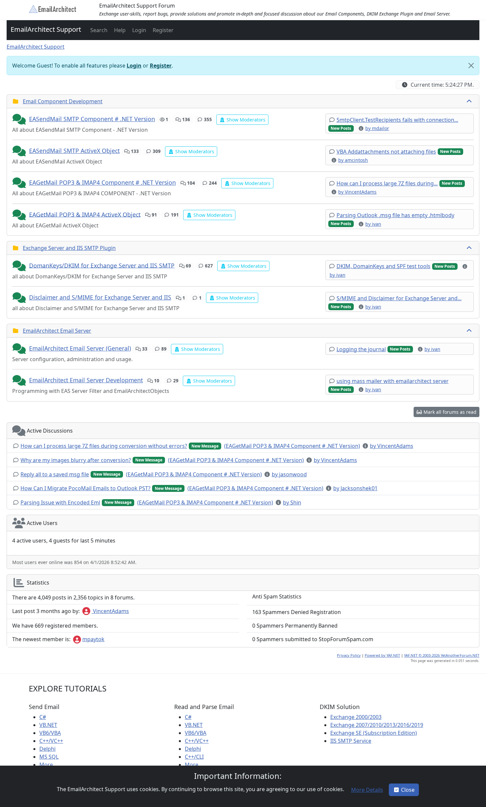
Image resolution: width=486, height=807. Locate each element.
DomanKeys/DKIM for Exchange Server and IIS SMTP (102, 265)
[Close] (471, 65)
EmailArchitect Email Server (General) (80, 348)
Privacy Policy (349, 655)
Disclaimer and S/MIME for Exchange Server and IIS (100, 297)
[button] (98, 30)
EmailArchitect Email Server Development (86, 380)
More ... (48, 764)
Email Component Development (62, 101)
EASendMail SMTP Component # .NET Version (92, 119)
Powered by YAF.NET (382, 655)
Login (134, 65)
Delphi (47, 748)
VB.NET (48, 725)
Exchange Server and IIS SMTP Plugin (69, 248)
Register (161, 65)
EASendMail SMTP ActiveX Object (74, 151)
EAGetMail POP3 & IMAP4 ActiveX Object (85, 214)
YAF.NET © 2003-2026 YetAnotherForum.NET (441, 655)
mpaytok (93, 639)
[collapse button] (470, 101)
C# (42, 717)
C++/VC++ (51, 740)
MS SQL (49, 756)
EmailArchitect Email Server (57, 330)
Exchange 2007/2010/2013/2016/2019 (376, 725)
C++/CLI (194, 756)
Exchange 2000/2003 (356, 717)
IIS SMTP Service (350, 740)
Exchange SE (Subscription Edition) (373, 732)
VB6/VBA (50, 732)
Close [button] (408, 789)
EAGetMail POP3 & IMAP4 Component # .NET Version (102, 182)
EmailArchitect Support (46, 29)
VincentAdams (110, 611)
